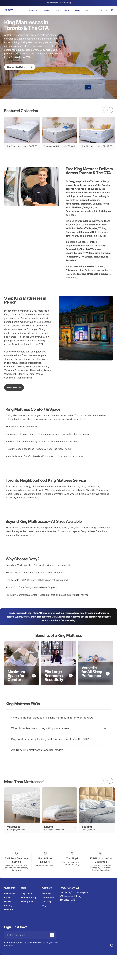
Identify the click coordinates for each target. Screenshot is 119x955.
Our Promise (48, 897)
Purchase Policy (28, 897)
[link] (14, 387)
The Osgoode (13, 146)
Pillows (7, 897)
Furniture (8, 909)
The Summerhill (51, 146)
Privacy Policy (28, 901)
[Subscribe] (52, 935)
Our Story (46, 901)
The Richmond (88, 146)
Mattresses (9, 893)
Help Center (27, 893)
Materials (46, 893)
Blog (44, 905)
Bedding (8, 905)
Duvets (7, 901)
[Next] (110, 110)
